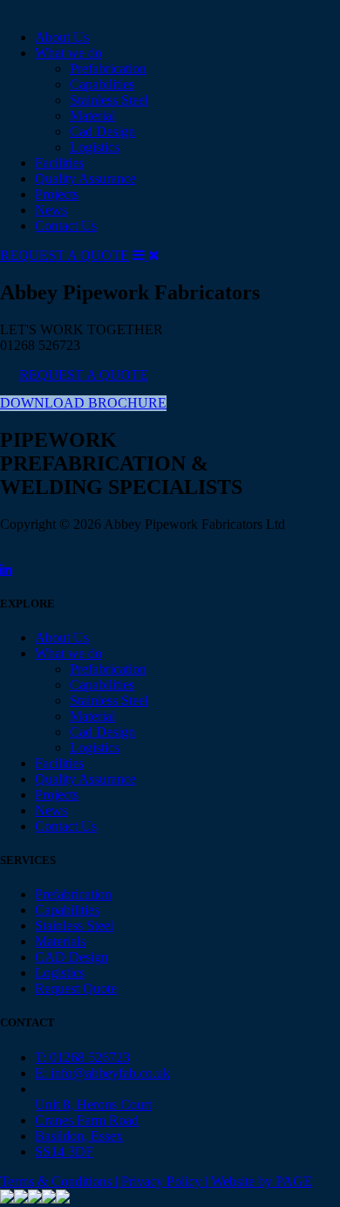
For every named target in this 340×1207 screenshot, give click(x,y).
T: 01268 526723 (82, 1057)
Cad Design (102, 131)
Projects (56, 194)
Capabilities (102, 84)
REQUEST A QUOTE (64, 255)
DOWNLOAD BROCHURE (83, 402)
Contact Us (66, 225)
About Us (62, 37)
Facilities (59, 162)
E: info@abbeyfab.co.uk (102, 1073)
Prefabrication (108, 68)
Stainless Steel (109, 100)
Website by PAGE (261, 1181)
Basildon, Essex (79, 1135)
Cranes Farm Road (87, 1120)
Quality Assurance (85, 178)
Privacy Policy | (166, 1181)
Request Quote (76, 988)
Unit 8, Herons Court (93, 1104)
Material (92, 115)
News (51, 209)
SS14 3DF (64, 1151)
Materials (60, 941)
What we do (68, 52)
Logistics (94, 147)
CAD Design (71, 957)
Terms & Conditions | (60, 1181)
